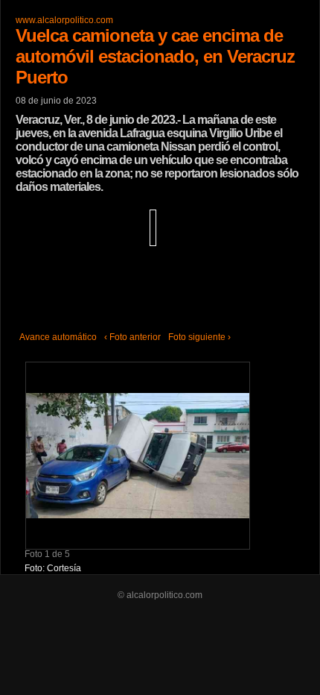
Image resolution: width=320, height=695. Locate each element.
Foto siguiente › (199, 337)
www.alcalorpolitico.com (64, 20)
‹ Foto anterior (132, 337)
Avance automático (58, 337)
